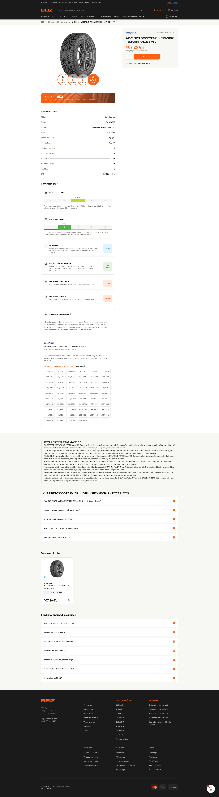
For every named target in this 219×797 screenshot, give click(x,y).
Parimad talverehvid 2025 (158, 718)
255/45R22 (60, 399)
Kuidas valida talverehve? (158, 709)
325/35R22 (83, 420)
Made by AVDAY (46, 788)
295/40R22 (105, 415)
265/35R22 (72, 404)
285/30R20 (83, 409)
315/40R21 (71, 420)
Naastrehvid (88, 713)
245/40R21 (83, 388)
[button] (134, 17)
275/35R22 (60, 409)
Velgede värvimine (90, 757)
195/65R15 (49, 371)
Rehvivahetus (84, 2)
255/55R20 (94, 399)
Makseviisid (55, 2)
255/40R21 (105, 393)
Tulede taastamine (90, 765)
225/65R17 (120, 735)
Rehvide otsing (122, 739)
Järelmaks (44, 2)
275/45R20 (72, 409)
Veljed (117, 16)
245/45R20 (49, 393)
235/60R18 (49, 388)
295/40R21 (94, 415)
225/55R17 (105, 377)
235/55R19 (105, 382)
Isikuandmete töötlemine (125, 765)
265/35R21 (60, 404)
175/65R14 (120, 726)
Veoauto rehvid (87, 16)
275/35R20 (105, 404)
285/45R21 (49, 415)
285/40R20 (105, 409)
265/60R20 (83, 404)
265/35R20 (49, 404)
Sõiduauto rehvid (48, 16)
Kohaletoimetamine (69, 2)
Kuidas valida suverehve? (158, 705)
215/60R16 (105, 371)
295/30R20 (72, 415)
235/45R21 (60, 382)
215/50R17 (82, 371)
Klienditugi (173, 16)
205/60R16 (72, 371)
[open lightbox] (78, 59)
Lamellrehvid (88, 709)
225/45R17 (83, 377)
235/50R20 (83, 382)
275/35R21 (49, 409)
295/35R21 (82, 415)
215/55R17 (94, 371)
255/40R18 (72, 393)
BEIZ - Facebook (155, 770)
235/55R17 (94, 382)
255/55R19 (83, 399)
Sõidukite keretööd (90, 761)
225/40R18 (71, 377)
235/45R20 (49, 382)
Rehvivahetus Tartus (91, 753)
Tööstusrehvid (104, 16)
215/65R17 (60, 377)
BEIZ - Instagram (155, 765)
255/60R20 (105, 399)
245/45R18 (94, 388)
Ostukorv (174, 10)
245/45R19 (105, 388)
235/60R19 (60, 388)
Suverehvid (87, 705)
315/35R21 (60, 420)
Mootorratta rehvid (68, 16)
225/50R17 (94, 377)
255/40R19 (83, 393)
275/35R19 (94, 404)
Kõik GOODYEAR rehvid (52, 350)
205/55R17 (60, 371)
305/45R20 (49, 420)
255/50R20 (72, 399)
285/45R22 (60, 415)
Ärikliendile (96, 2)
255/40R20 (94, 393)
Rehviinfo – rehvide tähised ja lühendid (160, 723)
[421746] (147, 57)
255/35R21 (60, 393)
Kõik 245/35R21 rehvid (68, 350)
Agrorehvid (87, 726)
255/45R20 (49, 399)
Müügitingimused (122, 770)
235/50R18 (71, 382)
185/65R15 (120, 722)
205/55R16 (120, 705)
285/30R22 (94, 409)
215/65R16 (49, 377)
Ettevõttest (153, 761)
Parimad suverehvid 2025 (158, 713)
